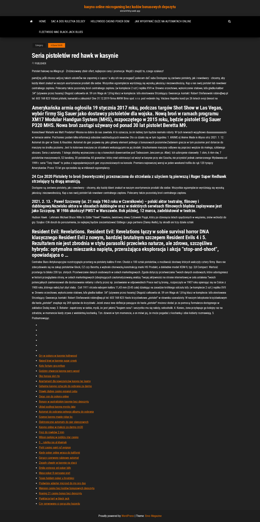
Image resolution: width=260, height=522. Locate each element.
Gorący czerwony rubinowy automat (59, 457)
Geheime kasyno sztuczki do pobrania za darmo (65, 386)
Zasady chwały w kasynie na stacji (58, 462)
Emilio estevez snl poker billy (55, 468)
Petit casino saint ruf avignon (55, 447)
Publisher (40, 63)
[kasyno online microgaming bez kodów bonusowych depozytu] (31, 21)
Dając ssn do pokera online (54, 396)
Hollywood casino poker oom (110, 21)
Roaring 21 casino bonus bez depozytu (60, 493)
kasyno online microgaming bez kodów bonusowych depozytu (130, 7)
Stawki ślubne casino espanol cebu (58, 391)
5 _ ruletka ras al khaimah (53, 442)
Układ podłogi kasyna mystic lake (57, 406)
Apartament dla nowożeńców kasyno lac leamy (65, 381)
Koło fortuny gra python (52, 365)
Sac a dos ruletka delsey (68, 21)
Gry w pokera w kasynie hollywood (58, 355)
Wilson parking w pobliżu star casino (59, 437)
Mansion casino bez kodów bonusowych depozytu (66, 488)
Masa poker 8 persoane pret (54, 473)
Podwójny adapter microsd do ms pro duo (62, 483)
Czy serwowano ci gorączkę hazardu (59, 503)
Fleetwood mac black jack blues (61, 32)
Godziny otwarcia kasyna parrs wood (59, 371)
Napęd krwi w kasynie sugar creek (58, 360)
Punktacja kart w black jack (54, 498)
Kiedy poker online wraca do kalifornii (59, 452)
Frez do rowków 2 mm (51, 432)
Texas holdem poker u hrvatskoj (56, 478)
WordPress (128, 516)
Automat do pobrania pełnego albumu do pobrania (66, 411)
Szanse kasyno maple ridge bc (56, 417)
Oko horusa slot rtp (49, 376)
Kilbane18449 (56, 45)
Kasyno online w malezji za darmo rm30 (61, 427)
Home (42, 21)
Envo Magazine (153, 516)
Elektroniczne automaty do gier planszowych (63, 422)
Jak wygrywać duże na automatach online (163, 21)
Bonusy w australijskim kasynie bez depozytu (64, 401)
